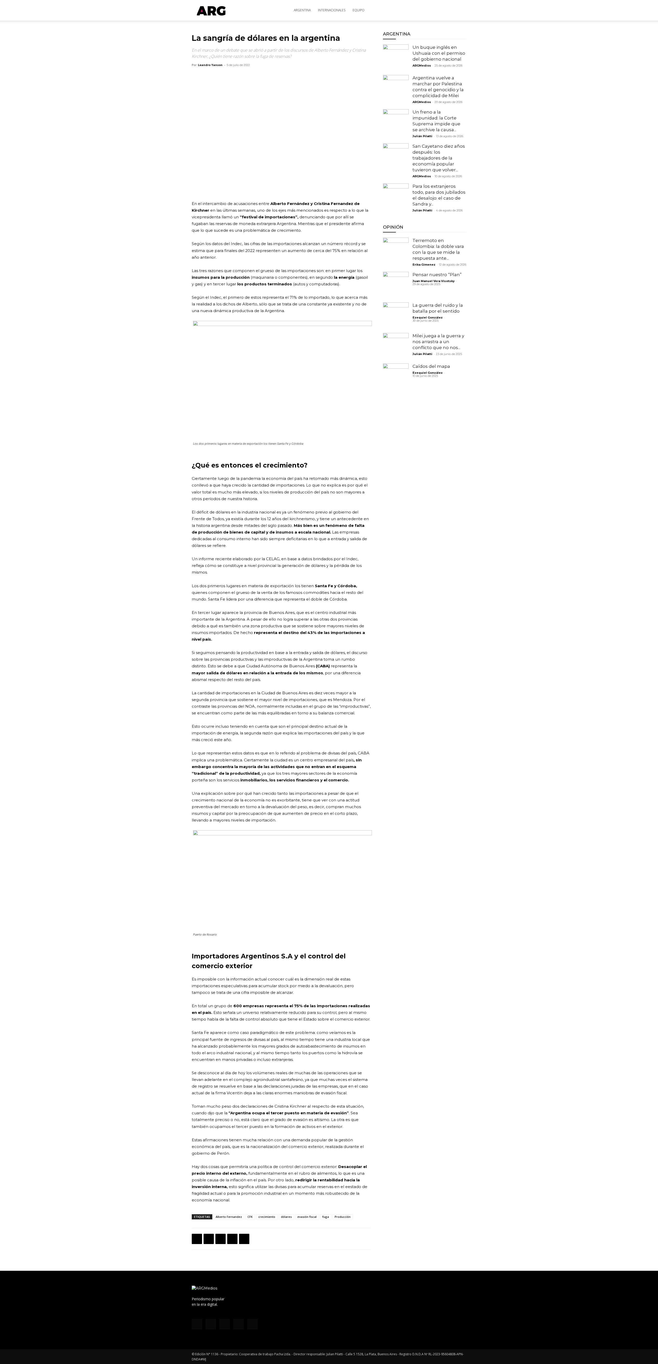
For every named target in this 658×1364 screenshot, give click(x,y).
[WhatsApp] (220, 1239)
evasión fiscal (307, 1217)
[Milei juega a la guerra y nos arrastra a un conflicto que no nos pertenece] (396, 346)
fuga (325, 1217)
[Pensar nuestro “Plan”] (396, 284)
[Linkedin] (232, 1239)
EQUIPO (358, 10)
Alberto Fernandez (229, 1217)
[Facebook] (412, 10)
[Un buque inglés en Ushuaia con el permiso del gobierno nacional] (396, 57)
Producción (343, 1217)
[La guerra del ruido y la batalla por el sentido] (396, 315)
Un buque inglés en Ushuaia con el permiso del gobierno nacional (439, 53)
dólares (286, 1217)
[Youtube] (446, 10)
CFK (250, 1217)
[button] (460, 10)
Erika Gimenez (424, 264)
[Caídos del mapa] (396, 376)
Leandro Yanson (210, 65)
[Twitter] (438, 10)
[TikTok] (429, 10)
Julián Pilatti (422, 136)
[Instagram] (421, 10)
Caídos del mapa (431, 366)
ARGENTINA (302, 10)
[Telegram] (244, 1239)
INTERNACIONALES (331, 10)
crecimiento (266, 1217)
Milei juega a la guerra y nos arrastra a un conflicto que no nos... (438, 341)
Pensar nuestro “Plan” (437, 274)
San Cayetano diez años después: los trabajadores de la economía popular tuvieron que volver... (439, 158)
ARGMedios (422, 65)
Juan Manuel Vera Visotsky (434, 281)
